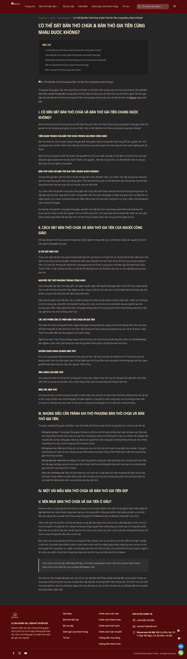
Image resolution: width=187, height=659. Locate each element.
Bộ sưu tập (68, 6)
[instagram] (19, 654)
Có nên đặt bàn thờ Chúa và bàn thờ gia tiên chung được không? (73, 50)
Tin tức (126, 6)
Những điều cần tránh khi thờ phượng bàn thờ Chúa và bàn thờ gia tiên (75, 60)
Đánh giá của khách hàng (105, 6)
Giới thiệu (83, 6)
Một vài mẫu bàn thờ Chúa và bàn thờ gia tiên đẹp (67, 65)
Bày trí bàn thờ (64, 18)
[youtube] (25, 654)
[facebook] (13, 654)
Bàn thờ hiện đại (47, 6)
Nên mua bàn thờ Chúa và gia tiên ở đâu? (63, 70)
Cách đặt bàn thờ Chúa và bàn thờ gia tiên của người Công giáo (72, 55)
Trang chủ (30, 6)
